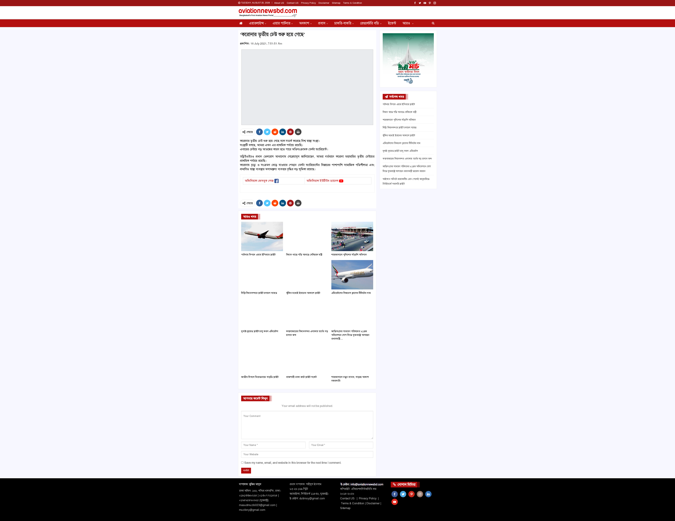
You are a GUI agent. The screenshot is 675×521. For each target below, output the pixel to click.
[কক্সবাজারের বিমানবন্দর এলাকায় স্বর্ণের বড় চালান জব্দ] (307, 313)
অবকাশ (304, 23)
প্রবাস (321, 23)
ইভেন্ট (392, 23)
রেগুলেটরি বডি (369, 23)
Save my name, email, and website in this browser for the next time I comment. (292, 463)
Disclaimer (324, 2)
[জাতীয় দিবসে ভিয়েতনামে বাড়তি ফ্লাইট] (262, 358)
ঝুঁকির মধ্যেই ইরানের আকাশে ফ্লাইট (399, 135)
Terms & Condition (352, 2)
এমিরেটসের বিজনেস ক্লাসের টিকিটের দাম (401, 143)
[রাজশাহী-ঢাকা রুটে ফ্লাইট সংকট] (307, 358)
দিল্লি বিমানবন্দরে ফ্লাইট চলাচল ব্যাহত (399, 127)
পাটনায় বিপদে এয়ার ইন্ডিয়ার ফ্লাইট (399, 104)
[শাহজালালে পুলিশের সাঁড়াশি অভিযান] (352, 236)
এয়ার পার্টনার (281, 23)
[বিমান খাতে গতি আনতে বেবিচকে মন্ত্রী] (307, 236)
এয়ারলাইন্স (256, 23)
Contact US (292, 2)
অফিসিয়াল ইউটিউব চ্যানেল (322, 181)
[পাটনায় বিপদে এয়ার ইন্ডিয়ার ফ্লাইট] (262, 236)
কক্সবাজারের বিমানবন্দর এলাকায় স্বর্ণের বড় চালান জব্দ (407, 158)
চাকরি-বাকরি (342, 23)
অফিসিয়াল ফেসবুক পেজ (259, 181)
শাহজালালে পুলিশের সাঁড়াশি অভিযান (399, 119)
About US (279, 2)
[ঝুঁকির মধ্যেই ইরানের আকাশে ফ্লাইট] (307, 274)
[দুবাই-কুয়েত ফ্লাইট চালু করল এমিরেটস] (262, 313)
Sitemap (336, 2)
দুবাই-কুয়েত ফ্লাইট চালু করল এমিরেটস (400, 150)
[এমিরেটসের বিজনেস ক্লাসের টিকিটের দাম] (352, 274)
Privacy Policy (308, 2)
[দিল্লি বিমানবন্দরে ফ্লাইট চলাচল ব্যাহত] (262, 274)
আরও (407, 23)
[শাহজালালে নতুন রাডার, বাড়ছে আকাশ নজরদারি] (352, 358)
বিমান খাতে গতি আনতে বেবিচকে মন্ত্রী (399, 112)
